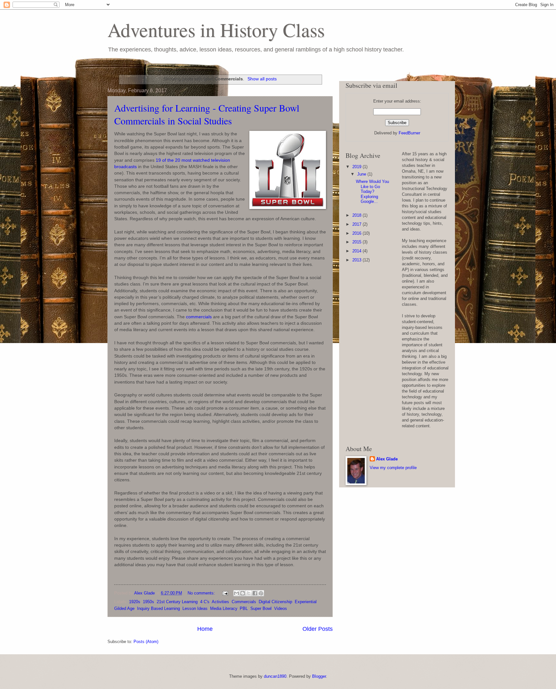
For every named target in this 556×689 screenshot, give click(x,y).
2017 (357, 224)
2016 (357, 233)
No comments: (202, 593)
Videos (280, 608)
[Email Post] (224, 593)
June (362, 174)
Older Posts (317, 629)
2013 (357, 260)
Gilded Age (124, 608)
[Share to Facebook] (255, 593)
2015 (357, 242)
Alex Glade (387, 459)
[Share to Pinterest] (261, 593)
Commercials (244, 601)
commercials (199, 316)
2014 (357, 251)
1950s (148, 601)
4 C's (204, 601)
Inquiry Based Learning (158, 608)
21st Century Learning (177, 601)
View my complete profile (393, 467)
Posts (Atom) (146, 641)
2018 (357, 215)
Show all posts (262, 78)
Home (205, 629)
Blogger (319, 676)
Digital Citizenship (275, 601)
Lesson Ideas (195, 608)
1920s (134, 601)
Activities (220, 601)
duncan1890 (275, 676)
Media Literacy (223, 608)
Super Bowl (261, 608)
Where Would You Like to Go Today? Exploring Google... (372, 191)
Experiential (306, 601)
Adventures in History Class (216, 29)
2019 (357, 166)
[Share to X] (249, 593)
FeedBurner (409, 133)
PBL (244, 608)
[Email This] (236, 593)
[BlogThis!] (242, 593)
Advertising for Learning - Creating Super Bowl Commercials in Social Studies (206, 114)
